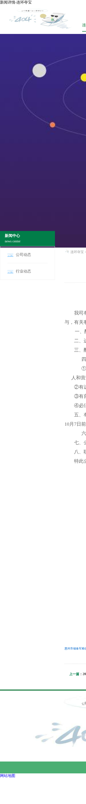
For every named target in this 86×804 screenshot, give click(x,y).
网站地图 (7, 776)
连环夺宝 (77, 252)
